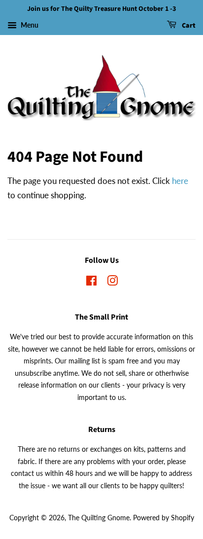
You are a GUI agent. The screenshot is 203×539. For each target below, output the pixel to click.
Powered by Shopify (163, 517)
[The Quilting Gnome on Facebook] (91, 282)
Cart (188, 26)
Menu (28, 25)
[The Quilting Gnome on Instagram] (112, 282)
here (180, 181)
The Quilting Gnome (99, 517)
